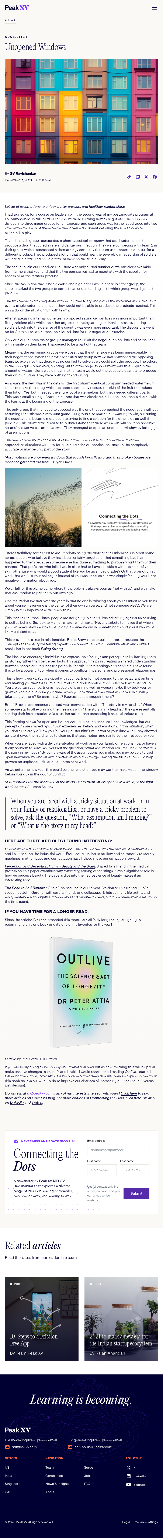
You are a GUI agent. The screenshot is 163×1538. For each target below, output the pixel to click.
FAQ (87, 1484)
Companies (54, 1476)
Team (49, 1467)
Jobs (87, 1476)
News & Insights (57, 1484)
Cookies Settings (146, 1522)
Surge (88, 1467)
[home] (17, 7)
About (49, 1492)
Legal (126, 1522)
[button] (153, 8)
